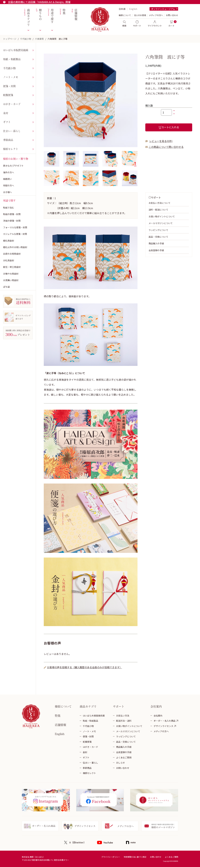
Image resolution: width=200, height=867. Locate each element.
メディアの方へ (156, 15)
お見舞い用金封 (10, 280)
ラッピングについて (158, 230)
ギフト (7, 122)
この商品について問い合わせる (166, 147)
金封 (5, 113)
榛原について (63, 706)
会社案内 (158, 715)
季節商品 (8, 140)
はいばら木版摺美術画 (15, 50)
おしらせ (120, 762)
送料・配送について (158, 209)
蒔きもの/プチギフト (13, 165)
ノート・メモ (10, 77)
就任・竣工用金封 (12, 266)
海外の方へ (8, 172)
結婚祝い (7, 178)
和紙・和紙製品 (12, 59)
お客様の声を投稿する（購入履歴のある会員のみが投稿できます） (84, 667)
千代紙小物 (25, 38)
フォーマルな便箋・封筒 (15, 227)
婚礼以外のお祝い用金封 (15, 247)
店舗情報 (74, 15)
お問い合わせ (172, 15)
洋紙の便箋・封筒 (12, 220)
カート (171, 25)
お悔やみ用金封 (10, 273)
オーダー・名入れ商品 (164, 720)
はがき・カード (12, 104)
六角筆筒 (39, 38)
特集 (62, 12)
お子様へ (7, 192)
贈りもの (38, 15)
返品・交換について (158, 236)
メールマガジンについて (161, 223)
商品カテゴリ (26, 17)
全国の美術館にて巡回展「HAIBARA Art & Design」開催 (39, 2)
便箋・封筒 (9, 86)
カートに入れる (170, 127)
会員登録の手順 (156, 250)
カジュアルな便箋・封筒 (15, 233)
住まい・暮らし (12, 131)
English (133, 8)
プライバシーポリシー (110, 856)
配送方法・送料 (123, 720)
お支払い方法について (159, 202)
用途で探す (50, 16)
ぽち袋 (6, 286)
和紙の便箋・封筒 (12, 214)
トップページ (9, 38)
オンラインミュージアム (163, 8)
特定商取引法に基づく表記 (135, 856)
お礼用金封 (8, 260)
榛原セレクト (10, 149)
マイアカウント (155, 25)
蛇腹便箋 (8, 95)
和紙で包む (8, 207)
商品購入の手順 (156, 243)
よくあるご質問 (123, 757)
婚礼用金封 (8, 240)
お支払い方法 (122, 715)
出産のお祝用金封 (12, 253)
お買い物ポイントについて (162, 216)
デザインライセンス (163, 726)
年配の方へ (8, 185)
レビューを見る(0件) (160, 141)
